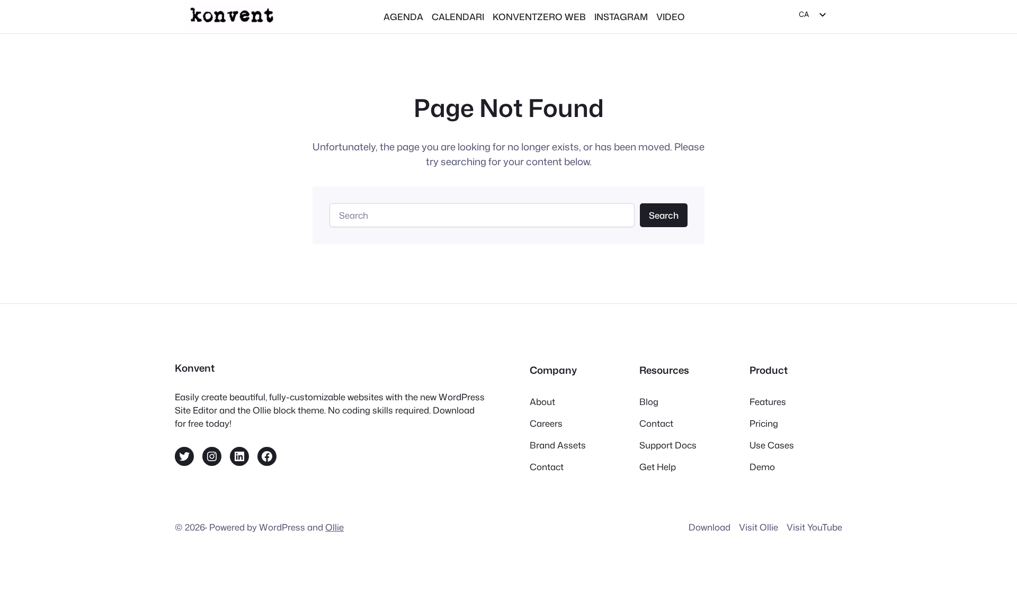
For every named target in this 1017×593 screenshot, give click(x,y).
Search (664, 215)
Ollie (334, 527)
